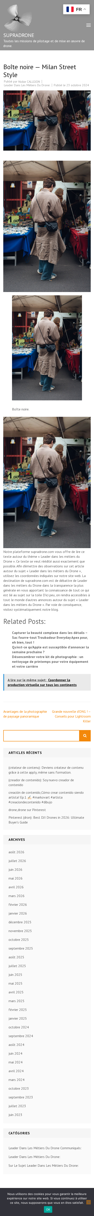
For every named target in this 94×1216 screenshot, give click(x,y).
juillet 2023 (17, 1106)
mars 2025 (16, 1001)
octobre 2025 (19, 939)
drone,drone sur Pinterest (27, 810)
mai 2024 (16, 1062)
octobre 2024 (19, 1027)
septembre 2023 (21, 1097)
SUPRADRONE (18, 35)
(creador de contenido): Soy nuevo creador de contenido (41, 782)
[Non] (88, 1202)
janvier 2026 (18, 913)
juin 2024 (15, 1053)
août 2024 (16, 1044)
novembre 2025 (20, 931)
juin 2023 (15, 1114)
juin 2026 (15, 869)
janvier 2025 (18, 1018)
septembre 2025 (21, 948)
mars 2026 (16, 896)
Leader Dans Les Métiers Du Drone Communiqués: (45, 1148)
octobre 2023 (19, 1088)
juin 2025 (15, 974)
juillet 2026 (17, 861)
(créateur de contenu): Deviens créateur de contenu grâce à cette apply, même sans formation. (46, 769)
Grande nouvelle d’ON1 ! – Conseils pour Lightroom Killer (71, 716)
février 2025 (18, 1009)
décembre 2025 (20, 922)
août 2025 (16, 957)
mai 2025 (16, 983)
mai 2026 (16, 878)
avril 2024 (16, 1071)
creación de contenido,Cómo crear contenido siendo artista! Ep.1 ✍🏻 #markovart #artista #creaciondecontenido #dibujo (46, 797)
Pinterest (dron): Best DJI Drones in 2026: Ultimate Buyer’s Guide (46, 819)
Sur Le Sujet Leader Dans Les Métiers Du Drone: (44, 1165)
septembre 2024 (21, 1036)
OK (48, 1209)
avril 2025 (16, 992)
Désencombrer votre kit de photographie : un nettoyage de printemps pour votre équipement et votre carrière (50, 662)
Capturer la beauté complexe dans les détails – (50, 632)
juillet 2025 (17, 966)
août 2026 (16, 852)
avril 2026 (16, 887)
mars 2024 (16, 1079)
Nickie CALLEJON (29, 82)
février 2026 (18, 904)
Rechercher (85, 735)
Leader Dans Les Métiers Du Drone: (27, 85)
